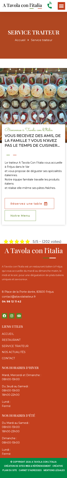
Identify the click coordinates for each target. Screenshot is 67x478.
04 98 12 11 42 (11, 301)
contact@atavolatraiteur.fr (19, 296)
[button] (61, 6)
